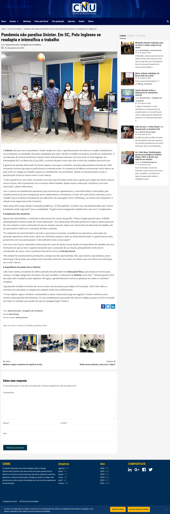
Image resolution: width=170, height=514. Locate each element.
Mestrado (27, 21)
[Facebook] (103, 306)
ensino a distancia (17, 325)
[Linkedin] (113, 306)
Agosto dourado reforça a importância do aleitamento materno (146, 92)
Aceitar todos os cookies (139, 509)
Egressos (71, 21)
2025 (104, 471)
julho (62, 471)
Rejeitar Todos (118, 509)
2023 (104, 477)
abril (62, 480)
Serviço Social (68, 251)
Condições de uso (9, 501)
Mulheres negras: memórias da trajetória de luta (22, 363)
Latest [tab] (123, 35)
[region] (85, 509)
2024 (104, 474)
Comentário (8, 392)
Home (3, 21)
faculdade (29, 325)
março (63, 483)
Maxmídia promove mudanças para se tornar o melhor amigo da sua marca (149, 45)
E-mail (64, 423)
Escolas (13, 21)
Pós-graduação (58, 21)
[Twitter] (108, 306)
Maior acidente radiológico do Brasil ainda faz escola (147, 74)
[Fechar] (166, 509)
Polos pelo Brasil (41, 21)
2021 (105, 483)
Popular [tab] (131, 35)
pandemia (37, 325)
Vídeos (91, 21)
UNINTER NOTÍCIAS (84, 16)
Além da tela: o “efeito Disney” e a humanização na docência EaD (149, 128)
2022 (104, 480)
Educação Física (75, 271)
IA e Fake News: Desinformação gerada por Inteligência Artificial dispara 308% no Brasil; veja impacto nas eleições (148, 156)
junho (62, 474)
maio (62, 477)
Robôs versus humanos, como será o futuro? (97, 363)
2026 (104, 468)
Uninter (44, 325)
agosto (63, 468)
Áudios (81, 21)
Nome (6, 423)
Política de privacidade (28, 501)
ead (8, 325)
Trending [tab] (140, 35)
